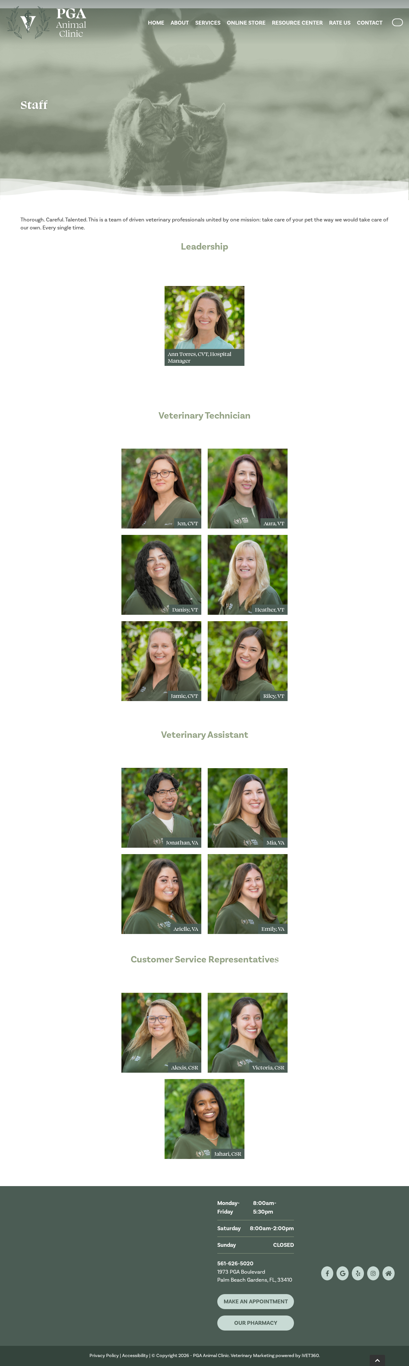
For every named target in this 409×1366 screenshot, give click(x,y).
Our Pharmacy (255, 1323)
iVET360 (310, 1356)
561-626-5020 (235, 1263)
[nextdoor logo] (388, 1273)
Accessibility (135, 1356)
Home (156, 23)
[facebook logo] (327, 1273)
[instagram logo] (373, 1273)
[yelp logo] (358, 1273)
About (180, 23)
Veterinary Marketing (252, 1356)
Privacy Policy (104, 1356)
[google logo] (342, 1273)
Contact (369, 23)
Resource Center (297, 23)
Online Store (246, 23)
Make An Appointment (256, 1301)
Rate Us (340, 23)
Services (207, 23)
